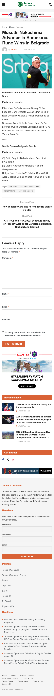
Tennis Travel (7, 681)
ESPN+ (5, 590)
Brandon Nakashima (29, 186)
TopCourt (6, 585)
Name (6, 293)
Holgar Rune (9, 191)
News (13, 675)
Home (4, 27)
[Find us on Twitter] (7, 459)
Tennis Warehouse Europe (14, 575)
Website (6, 319)
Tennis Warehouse (10, 569)
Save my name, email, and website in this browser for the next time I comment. (25, 334)
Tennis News (23, 681)
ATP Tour (13, 186)
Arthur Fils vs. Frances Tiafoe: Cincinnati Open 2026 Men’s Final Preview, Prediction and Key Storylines (25, 646)
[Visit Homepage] (27, 4)
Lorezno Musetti (26, 191)
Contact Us (7, 684)
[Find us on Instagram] (13, 459)
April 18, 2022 (29, 49)
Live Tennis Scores (10, 678)
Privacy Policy (39, 681)
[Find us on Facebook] (3, 459)
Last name (6, 534)
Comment (8, 257)
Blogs (11, 27)
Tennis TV (6, 595)
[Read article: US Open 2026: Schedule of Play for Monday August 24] (8, 407)
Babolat (5, 580)
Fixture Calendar (27, 675)
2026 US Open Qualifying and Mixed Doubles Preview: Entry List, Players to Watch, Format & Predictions (33, 419)
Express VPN (8, 606)
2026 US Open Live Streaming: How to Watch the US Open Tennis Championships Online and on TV (33, 434)
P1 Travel (6, 601)
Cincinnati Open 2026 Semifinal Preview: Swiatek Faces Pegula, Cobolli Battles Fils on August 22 (26, 662)
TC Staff (14, 49)
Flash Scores (28, 678)
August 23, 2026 (23, 411)
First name (6, 524)
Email (6, 306)
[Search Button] (50, 4)
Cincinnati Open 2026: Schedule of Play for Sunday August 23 (27, 655)
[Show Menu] (3, 4)
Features (19, 27)
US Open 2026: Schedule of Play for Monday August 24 (33, 406)
